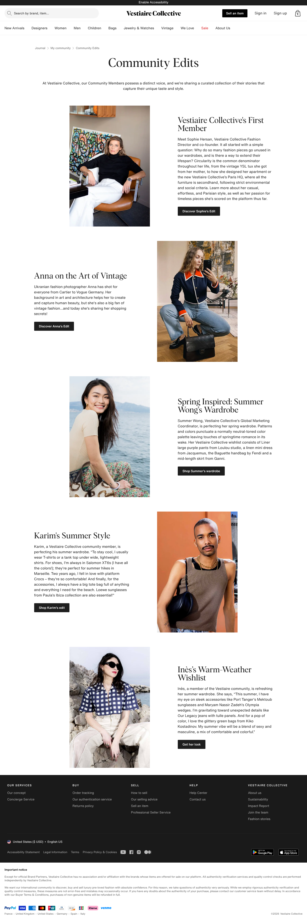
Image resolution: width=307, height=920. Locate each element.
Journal (40, 48)
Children (94, 28)
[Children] (105, 28)
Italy (82, 913)
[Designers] (51, 28)
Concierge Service (20, 799)
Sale (204, 28)
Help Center (198, 793)
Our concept (16, 793)
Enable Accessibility (153, 2)
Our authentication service (92, 799)
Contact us (197, 799)
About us (254, 793)
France (8, 913)
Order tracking (83, 793)
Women (61, 28)
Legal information (55, 852)
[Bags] (120, 28)
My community (61, 48)
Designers (39, 28)
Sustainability (258, 799)
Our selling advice (144, 799)
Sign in (261, 13)
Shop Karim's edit (52, 607)
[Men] (84, 28)
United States (46, 913)
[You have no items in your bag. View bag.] (298, 13)
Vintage (167, 28)
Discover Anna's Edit (54, 326)
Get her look (191, 744)
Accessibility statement (23, 852)
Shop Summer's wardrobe (201, 471)
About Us (223, 28)
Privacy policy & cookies (100, 852)
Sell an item (235, 13)
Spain (74, 913)
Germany (62, 913)
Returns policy (82, 806)
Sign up (280, 13)
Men (77, 28)
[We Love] (198, 28)
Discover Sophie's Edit (198, 211)
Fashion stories (259, 819)
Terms (75, 852)
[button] (298, 13)
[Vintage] (177, 28)
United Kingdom (25, 913)
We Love (187, 28)
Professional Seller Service (151, 812)
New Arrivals (14, 28)
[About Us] (234, 28)
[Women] (70, 28)
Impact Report (258, 806)
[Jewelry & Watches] (157, 28)
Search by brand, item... (31, 13)
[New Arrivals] (28, 28)
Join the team (258, 812)
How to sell (139, 793)
